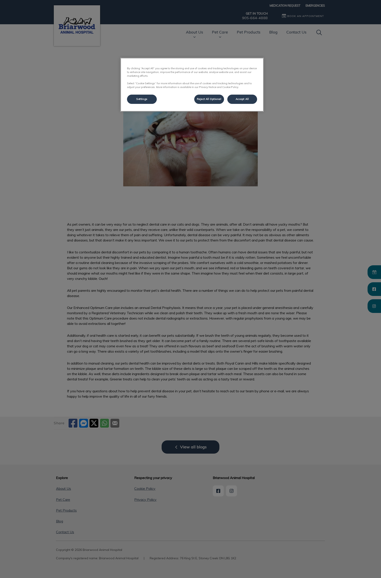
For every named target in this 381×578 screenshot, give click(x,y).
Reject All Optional (209, 99)
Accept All (242, 99)
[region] (192, 85)
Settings (142, 99)
